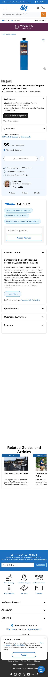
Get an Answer (24, 238)
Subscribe (40, 565)
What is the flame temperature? (18, 210)
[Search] (43, 14)
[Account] (38, 8)
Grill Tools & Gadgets (9, 34)
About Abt (6, 609)
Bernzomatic (26, 137)
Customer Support (10, 601)
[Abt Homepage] (24, 8)
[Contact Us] (7, 187)
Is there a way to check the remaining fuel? (22, 221)
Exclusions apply (40, 560)
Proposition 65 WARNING (30, 300)
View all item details (10, 121)
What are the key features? (16, 216)
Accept (24, 655)
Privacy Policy (19, 645)
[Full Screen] (45, 68)
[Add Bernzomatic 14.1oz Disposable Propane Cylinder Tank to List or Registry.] (42, 41)
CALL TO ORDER (20, 158)
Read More (13, 294)
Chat (12, 629)
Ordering (6, 617)
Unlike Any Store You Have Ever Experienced (16, 2)
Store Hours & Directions (25, 625)
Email (20, 187)
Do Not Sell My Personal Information (24, 668)
